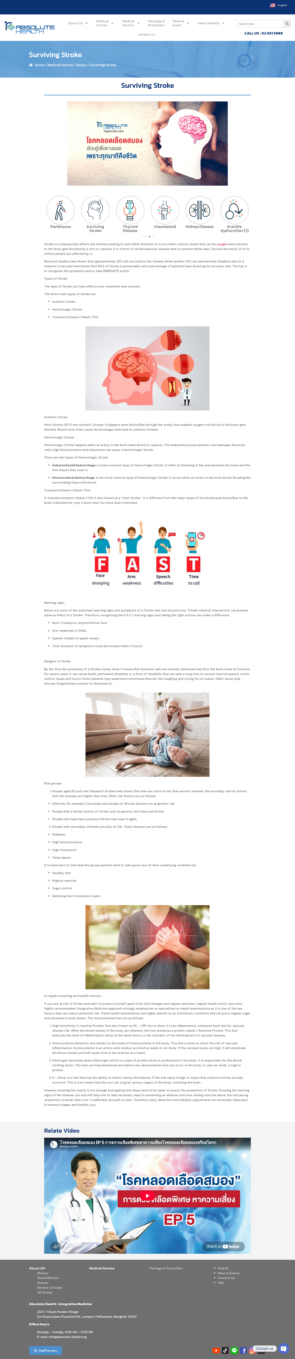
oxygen (222, 244)
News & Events (229, 1273)
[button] (141, 237)
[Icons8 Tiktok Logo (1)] (225, 1350)
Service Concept (49, 1287)
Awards (42, 1282)
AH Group (44, 1292)
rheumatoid (165, 227)
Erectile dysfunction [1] (234, 229)
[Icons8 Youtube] (216, 1350)
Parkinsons (60, 227)
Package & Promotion (166, 1268)
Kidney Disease (200, 227)
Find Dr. (224, 1268)
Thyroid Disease (130, 229)
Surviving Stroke (95, 229)
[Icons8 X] (261, 1350)
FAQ (221, 1282)
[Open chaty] (283, 1348)
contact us (146, 34)
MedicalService (128, 23)
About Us (75, 23)
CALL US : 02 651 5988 (263, 33)
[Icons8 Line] (234, 1350)
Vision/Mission (48, 1277)
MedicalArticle (102, 23)
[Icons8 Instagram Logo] (252, 1350)
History (42, 1273)
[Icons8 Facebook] (243, 1350)
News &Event (178, 23)
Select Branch (208, 23)
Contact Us (226, 1277)
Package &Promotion (156, 23)
